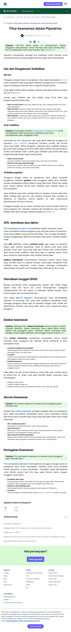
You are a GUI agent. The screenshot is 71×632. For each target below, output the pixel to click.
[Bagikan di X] (39, 42)
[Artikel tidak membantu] (16, 507)
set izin (64, 80)
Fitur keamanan (36, 17)
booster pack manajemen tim (45, 131)
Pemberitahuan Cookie (14, 621)
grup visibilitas (20, 143)
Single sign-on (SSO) (12, 532)
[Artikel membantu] (5, 507)
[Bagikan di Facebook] (30, 42)
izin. (62, 333)
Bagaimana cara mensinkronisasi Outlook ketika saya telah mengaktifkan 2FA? (34, 537)
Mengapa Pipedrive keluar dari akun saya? (20, 541)
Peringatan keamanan (12, 524)
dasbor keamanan (46, 492)
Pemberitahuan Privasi (31, 621)
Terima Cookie (35, 626)
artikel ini (50, 212)
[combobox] (38, 11)
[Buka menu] (65, 4)
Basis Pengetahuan (9, 17)
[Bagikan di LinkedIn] (34, 42)
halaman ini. (50, 50)
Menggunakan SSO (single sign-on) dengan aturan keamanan (28, 528)
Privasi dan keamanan (23, 17)
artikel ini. (17, 93)
